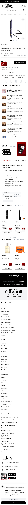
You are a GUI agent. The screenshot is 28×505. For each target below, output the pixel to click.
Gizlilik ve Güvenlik (6, 322)
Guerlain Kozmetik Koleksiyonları (9, 419)
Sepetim (3, 351)
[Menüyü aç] (2, 6)
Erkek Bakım (4, 391)
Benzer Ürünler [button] (7, 205)
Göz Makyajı (17, 14)
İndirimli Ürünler (5, 399)
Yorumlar (16, 160)
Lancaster (17, 255)
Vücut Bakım (4, 396)
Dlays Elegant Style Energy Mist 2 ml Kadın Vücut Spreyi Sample (15, 90)
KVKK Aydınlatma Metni (7, 327)
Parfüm (3, 377)
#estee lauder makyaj (7, 201)
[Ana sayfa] (12, 6)
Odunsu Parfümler (6, 452)
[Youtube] (13, 291)
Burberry (4, 255)
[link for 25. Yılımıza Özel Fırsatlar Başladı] (13, 1)
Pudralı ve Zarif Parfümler (7, 433)
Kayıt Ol (21, 281)
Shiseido (3, 221)
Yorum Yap (3, 53)
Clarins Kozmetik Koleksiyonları (9, 422)
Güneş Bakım (4, 388)
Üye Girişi (3, 353)
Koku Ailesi (4, 409)
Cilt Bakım (3, 382)
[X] (10, 291)
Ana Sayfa (3, 14)
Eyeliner (25, 14)
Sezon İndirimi (5, 407)
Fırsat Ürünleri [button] (6, 239)
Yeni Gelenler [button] (19, 205)
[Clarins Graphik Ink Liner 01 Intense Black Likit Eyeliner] (20, 214)
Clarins (16, 221)
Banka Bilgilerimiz (5, 362)
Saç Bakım (4, 393)
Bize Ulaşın (4, 370)
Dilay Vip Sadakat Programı (8, 330)
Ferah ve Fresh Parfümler (7, 446)
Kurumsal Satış (5, 311)
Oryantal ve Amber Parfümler (9, 444)
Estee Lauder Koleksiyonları (8, 425)
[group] (13, 29)
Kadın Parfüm (4, 380)
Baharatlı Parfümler (6, 441)
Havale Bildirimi (5, 364)
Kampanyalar (4, 314)
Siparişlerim (4, 356)
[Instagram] (17, 291)
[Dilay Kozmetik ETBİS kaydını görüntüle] (4, 476)
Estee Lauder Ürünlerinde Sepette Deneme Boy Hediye (14, 96)
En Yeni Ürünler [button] (19, 239)
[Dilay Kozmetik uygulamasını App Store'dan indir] (12, 474)
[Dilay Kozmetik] (13, 457)
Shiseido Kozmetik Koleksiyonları (9, 417)
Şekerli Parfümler (5, 449)
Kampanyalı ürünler (6, 404)
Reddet (6, 490)
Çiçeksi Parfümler (5, 436)
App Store (7, 150)
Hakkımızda (4, 306)
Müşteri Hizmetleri (6, 319)
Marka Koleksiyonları (6, 401)
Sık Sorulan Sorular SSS (7, 333)
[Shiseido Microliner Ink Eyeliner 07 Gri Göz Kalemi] (7, 214)
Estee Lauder (10, 75)
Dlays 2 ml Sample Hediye (12, 93)
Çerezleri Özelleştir (13, 499)
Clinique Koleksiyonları (7, 428)
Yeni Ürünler (4, 367)
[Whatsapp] (20, 291)
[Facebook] (6, 291)
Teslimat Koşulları (5, 316)
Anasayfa (3, 343)
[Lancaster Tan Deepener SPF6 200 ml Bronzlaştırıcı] (20, 248)
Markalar (3, 308)
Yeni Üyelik (4, 348)
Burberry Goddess (6, 430)
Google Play (7, 153)
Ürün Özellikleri (7, 160)
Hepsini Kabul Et (13, 502)
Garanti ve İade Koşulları (7, 325)
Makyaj (10, 14)
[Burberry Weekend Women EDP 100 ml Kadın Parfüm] (7, 248)
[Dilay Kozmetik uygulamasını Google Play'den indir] (12, 478)
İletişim (3, 335)
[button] (11, 40)
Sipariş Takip (4, 359)
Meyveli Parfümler (6, 438)
